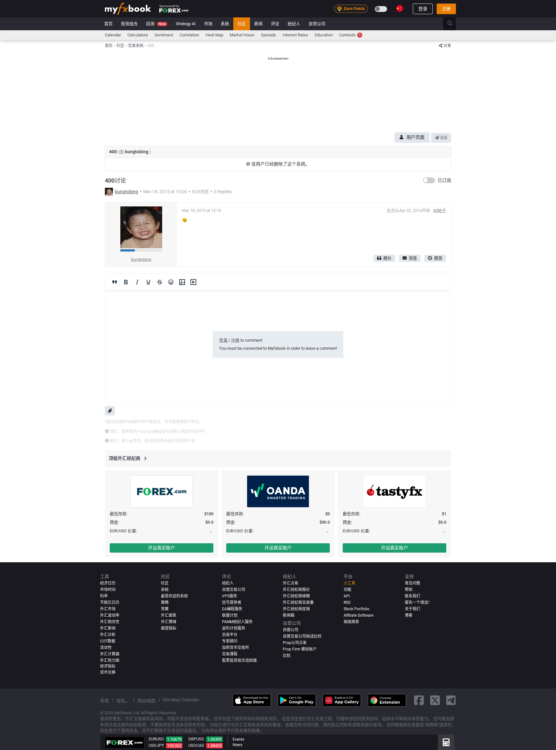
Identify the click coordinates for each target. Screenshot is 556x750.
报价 (387, 258)
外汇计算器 (109, 654)
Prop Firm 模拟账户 (300, 649)
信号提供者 (231, 602)
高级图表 (351, 622)
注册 (446, 8)
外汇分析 (108, 634)
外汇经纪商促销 (296, 609)
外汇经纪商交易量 (298, 602)
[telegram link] (451, 700)
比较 (287, 655)
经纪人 (294, 23)
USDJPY (156, 745)
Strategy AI (186, 23)
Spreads (268, 35)
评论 (275, 23)
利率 (104, 596)
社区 (241, 23)
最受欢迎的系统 (174, 596)
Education (324, 35)
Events (238, 739)
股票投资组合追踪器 (239, 660)
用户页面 (415, 137)
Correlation (189, 35)
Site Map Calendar (181, 699)
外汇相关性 (109, 622)
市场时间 (108, 589)
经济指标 (108, 666)
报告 (438, 258)
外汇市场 (108, 609)
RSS (347, 602)
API (347, 596)
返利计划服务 (233, 628)
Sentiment (163, 35)
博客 (408, 615)
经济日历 (108, 583)
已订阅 (444, 180)
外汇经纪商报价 (296, 589)
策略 (165, 602)
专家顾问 (229, 641)
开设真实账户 (161, 547)
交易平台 (229, 634)
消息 (443, 138)
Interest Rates (295, 35)
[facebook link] (419, 700)
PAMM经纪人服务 (237, 622)
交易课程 (229, 654)
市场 (208, 23)
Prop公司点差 (295, 643)
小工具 (349, 583)
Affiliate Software (358, 615)
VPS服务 (229, 596)
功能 (347, 589)
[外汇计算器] (446, 742)
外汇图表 (168, 615)
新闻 (258, 23)
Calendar (113, 35)
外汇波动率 (109, 615)
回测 (156, 23)
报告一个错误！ (418, 602)
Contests (350, 35)
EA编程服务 (232, 609)
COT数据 (107, 641)
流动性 (106, 647)
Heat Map (214, 35)
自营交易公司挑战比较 (302, 636)
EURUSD (156, 738)
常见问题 (412, 583)
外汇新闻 (108, 628)
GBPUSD (196, 738)
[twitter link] (435, 700)
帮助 (408, 589)
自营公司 (317, 23)
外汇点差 (290, 583)
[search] (453, 24)
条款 (104, 700)
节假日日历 (109, 602)
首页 (108, 23)
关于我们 (412, 609)
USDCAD (196, 745)
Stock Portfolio (356, 609)
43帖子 (439, 210)
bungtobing (137, 151)
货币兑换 (108, 672)
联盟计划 (229, 615)
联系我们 (412, 596)
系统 (225, 23)
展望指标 (168, 628)
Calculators (137, 35)
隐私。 (123, 700)
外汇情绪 (168, 622)
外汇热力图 (109, 660)
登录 (422, 8)
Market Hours (242, 35)
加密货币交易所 (235, 647)
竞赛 (165, 609)
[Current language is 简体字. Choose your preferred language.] (399, 8)
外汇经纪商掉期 (296, 596)
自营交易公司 (233, 589)
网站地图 (146, 700)
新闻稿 (288, 615)
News (237, 745)
